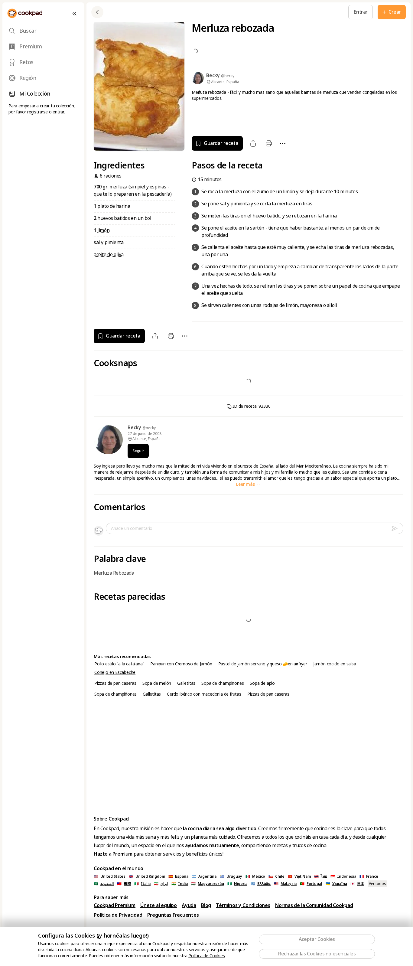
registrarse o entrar (45, 112)
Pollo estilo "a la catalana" (119, 664)
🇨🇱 (276, 876)
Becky (135, 427)
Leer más (246, 484)
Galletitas (186, 683)
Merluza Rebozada (114, 572)
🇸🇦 (104, 883)
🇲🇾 (285, 883)
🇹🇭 (320, 876)
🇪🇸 (178, 876)
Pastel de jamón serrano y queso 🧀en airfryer (262, 664)
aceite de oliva (109, 254)
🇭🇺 (207, 883)
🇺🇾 (231, 876)
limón (103, 230)
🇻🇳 (299, 876)
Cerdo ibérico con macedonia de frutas (204, 694)
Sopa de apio (262, 683)
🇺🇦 (336, 883)
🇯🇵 (357, 883)
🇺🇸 (109, 876)
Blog (206, 905)
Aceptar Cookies (317, 939)
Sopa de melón (156, 683)
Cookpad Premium (114, 905)
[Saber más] (191, 11)
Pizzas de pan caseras (115, 683)
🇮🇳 (179, 883)
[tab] (43, 31)
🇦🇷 (204, 876)
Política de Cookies (206, 956)
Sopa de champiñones (222, 683)
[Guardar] (177, 12)
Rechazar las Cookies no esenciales (317, 953)
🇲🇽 (255, 876)
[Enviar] (397, 528)
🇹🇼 (124, 883)
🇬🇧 (147, 876)
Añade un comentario (131, 528)
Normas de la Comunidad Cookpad (314, 905)
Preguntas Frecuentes (173, 915)
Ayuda (189, 905)
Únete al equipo (158, 905)
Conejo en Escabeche (114, 672)
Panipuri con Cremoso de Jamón (181, 664)
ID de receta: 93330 (251, 406)
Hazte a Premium (113, 853)
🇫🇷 (368, 876)
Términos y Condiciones (243, 905)
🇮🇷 (161, 883)
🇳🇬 (237, 883)
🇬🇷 (261, 883)
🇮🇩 (343, 876)
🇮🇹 (142, 883)
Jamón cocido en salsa (334, 664)
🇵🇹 (311, 883)
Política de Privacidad (118, 915)
